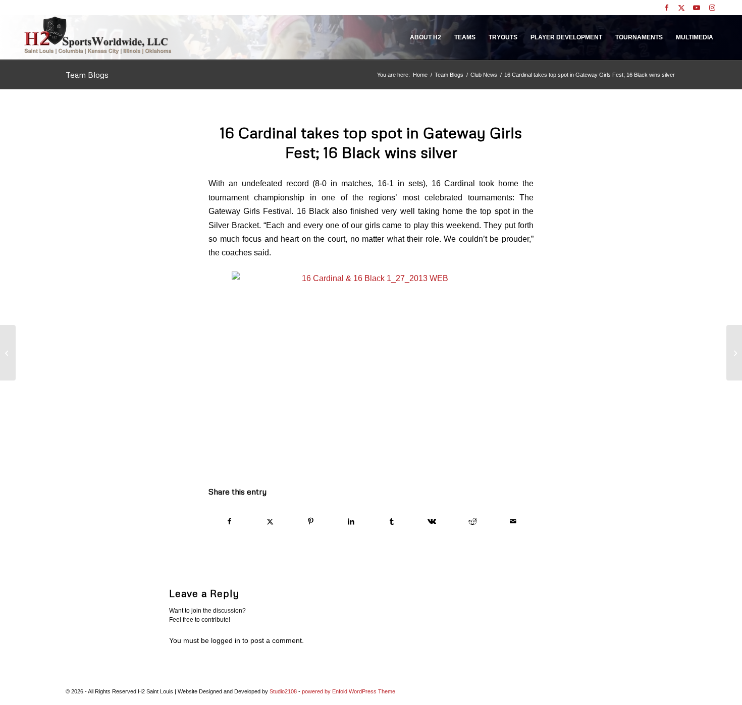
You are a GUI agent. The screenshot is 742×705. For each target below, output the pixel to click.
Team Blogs (87, 75)
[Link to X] (681, 7)
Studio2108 (283, 691)
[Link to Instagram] (712, 7)
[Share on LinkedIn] (351, 521)
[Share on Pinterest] (311, 521)
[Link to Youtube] (697, 7)
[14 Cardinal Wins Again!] (8, 353)
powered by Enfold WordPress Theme (348, 691)
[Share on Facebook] (229, 521)
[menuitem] (425, 37)
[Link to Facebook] (666, 7)
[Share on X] (270, 521)
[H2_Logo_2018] (98, 35)
